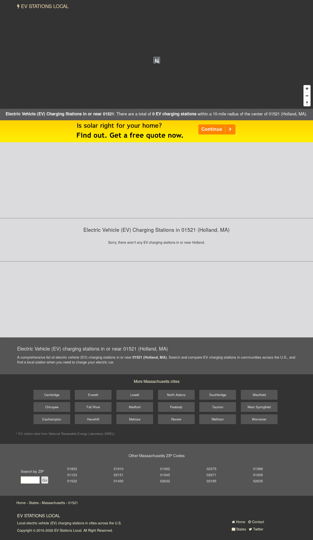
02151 (118, 474)
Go (44, 480)
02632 (165, 480)
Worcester (259, 419)
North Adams (176, 394)
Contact (257, 521)
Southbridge (217, 394)
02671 (211, 474)
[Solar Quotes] (156, 130)
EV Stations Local (44, 6)
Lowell (134, 394)
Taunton (217, 407)
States (240, 529)
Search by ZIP (32, 471)
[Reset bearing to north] (307, 102)
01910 (118, 468)
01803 (72, 468)
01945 (165, 474)
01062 (165, 468)
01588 (258, 468)
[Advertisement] (156, 180)
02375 (211, 468)
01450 (118, 480)
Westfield (259, 394)
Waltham (218, 419)
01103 (72, 474)
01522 (72, 480)
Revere (176, 419)
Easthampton (51, 419)
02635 (258, 480)
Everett (93, 394)
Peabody (176, 407)
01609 (258, 474)
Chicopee (51, 407)
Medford (134, 407)
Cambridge (51, 394)
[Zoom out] (307, 95)
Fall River (93, 407)
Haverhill (93, 419)
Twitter (257, 529)
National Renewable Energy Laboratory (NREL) (82, 433)
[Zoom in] (307, 88)
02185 (211, 480)
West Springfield (259, 407)
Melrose (134, 419)
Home (240, 521)
